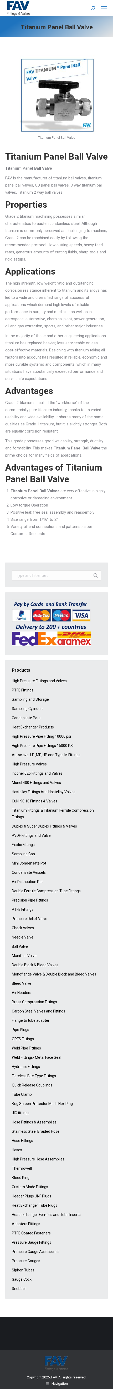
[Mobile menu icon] (104, 8)
